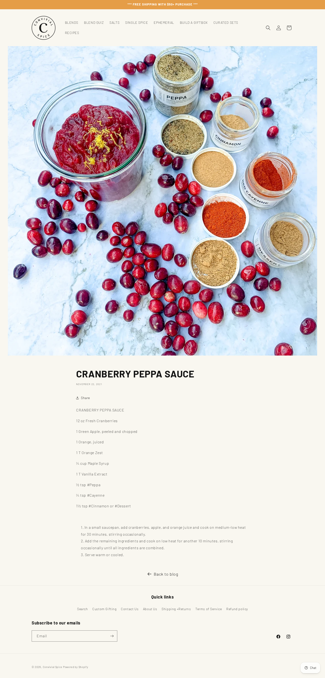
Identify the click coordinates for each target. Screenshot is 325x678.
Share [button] (85, 398)
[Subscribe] (112, 636)
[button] (268, 28)
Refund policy (237, 609)
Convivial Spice (53, 666)
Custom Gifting (104, 609)
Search (82, 609)
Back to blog (166, 574)
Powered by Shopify (75, 666)
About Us (150, 609)
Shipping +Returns (176, 609)
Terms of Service (208, 609)
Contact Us (129, 609)
